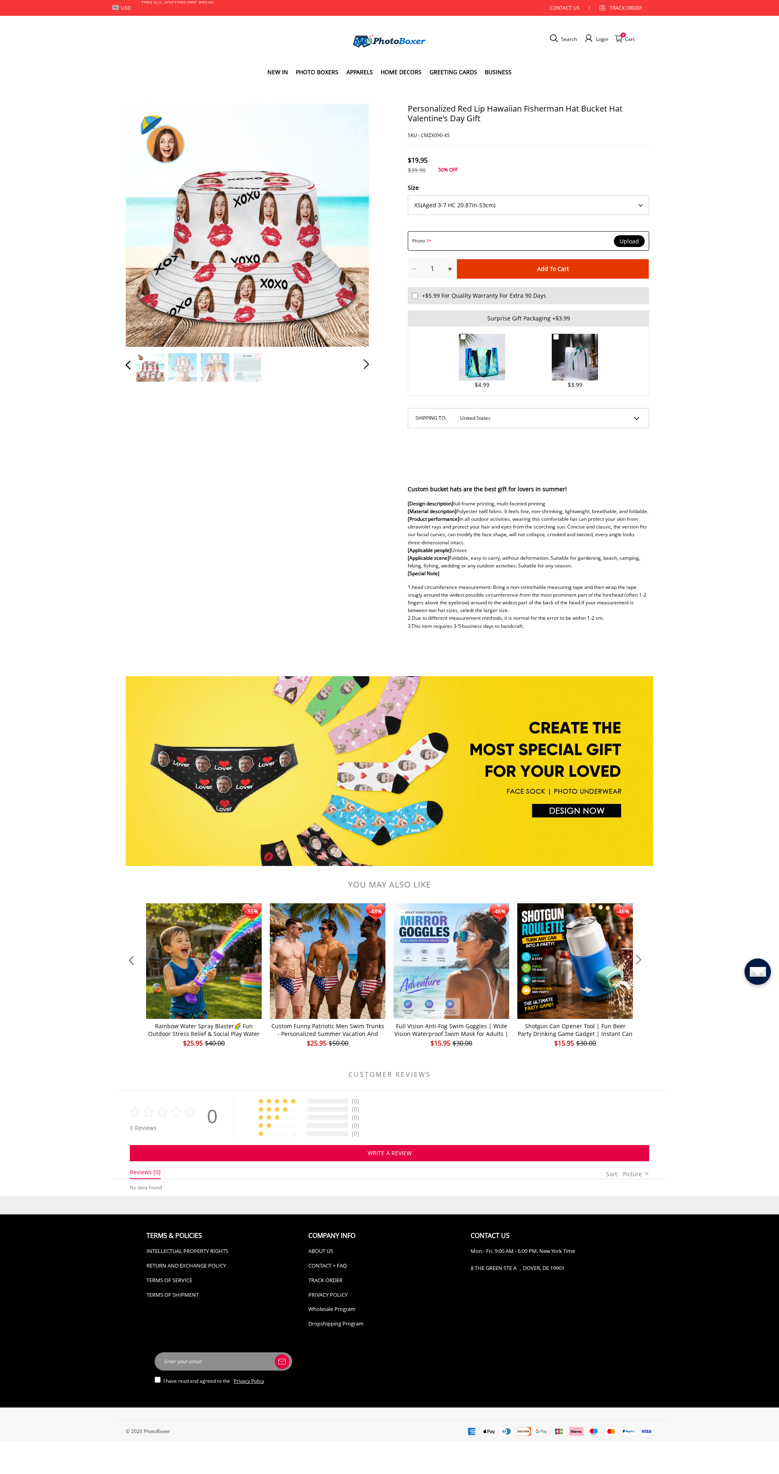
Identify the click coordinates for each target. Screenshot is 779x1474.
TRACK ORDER (325, 1280)
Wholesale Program (331, 1309)
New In (277, 72)
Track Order (626, 7)
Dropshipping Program (336, 1323)
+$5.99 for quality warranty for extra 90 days (484, 295)
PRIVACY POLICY (328, 1294)
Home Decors (401, 72)
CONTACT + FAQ (327, 1265)
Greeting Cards (453, 72)
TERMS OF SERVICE (169, 1280)
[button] (144, 224)
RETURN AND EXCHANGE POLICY (186, 1265)
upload (629, 241)
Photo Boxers (317, 72)
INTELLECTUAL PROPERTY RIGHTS (187, 1251)
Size (413, 187)
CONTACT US (565, 7)
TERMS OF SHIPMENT (172, 1294)
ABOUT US (320, 1251)
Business (498, 72)
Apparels (359, 72)
